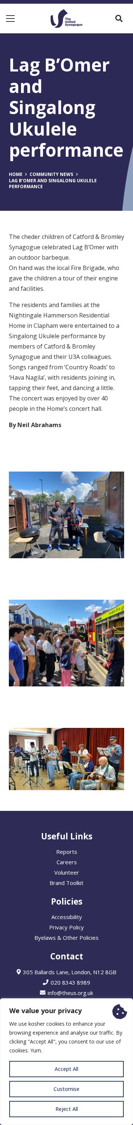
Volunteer (66, 872)
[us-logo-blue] (66, 18)
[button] (10, 18)
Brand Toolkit (66, 882)
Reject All (66, 1108)
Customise (66, 1088)
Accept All (66, 1068)
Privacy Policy (66, 927)
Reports (66, 851)
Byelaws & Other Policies (66, 937)
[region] (66, 1061)
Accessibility (66, 917)
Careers (67, 862)
